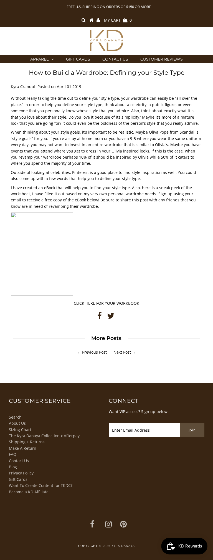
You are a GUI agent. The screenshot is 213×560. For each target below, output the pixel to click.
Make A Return (22, 448)
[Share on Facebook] (99, 317)
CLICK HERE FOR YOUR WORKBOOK (106, 303)
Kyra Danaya (123, 546)
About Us (17, 423)
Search (15, 417)
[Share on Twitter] (110, 317)
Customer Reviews (161, 59)
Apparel (39, 59)
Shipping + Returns (27, 441)
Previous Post (94, 352)
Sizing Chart (20, 429)
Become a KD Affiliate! (29, 491)
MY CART (118, 20)
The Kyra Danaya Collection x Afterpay (44, 435)
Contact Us (115, 59)
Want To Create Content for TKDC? (40, 485)
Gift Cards (78, 59)
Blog (13, 466)
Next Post (122, 352)
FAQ (12, 454)
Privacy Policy (21, 473)
